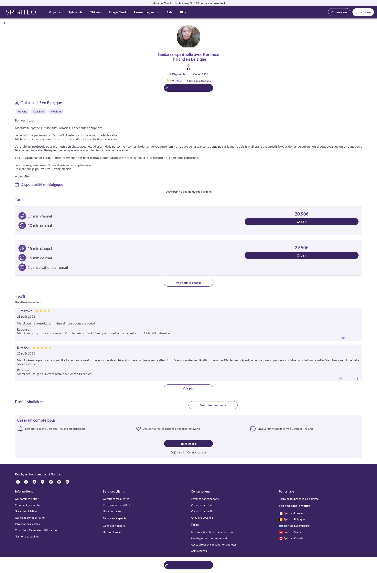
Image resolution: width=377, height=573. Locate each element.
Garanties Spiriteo (26, 511)
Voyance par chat (201, 505)
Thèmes (95, 12)
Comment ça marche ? (28, 505)
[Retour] (5, 23)
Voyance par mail (201, 511)
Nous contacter (112, 511)
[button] (20, 12)
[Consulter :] (188, 88)
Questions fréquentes (116, 498)
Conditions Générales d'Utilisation (36, 530)
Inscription (363, 12)
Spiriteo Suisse (293, 532)
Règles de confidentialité (30, 517)
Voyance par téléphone (205, 498)
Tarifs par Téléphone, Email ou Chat (212, 532)
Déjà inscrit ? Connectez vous (188, 452)
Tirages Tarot (117, 12)
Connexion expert (114, 525)
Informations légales (27, 523)
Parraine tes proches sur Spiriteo (299, 498)
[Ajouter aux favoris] (188, 65)
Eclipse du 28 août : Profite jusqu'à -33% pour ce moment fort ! (188, 3)
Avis (169, 12)
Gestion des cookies (27, 536)
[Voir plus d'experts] (163, 407)
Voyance (54, 12)
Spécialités (75, 12)
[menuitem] (67, 481)
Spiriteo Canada (293, 538)
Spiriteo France (293, 513)
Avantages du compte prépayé (209, 538)
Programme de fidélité (116, 505)
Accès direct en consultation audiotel (213, 544)
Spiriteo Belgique (294, 519)
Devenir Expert (112, 532)
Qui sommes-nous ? (27, 498)
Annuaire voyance (202, 517)
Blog (183, 12)
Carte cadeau (199, 550)
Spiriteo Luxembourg (296, 525)
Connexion (339, 12)
